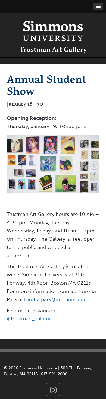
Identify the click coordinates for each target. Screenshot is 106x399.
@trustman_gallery (28, 318)
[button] (98, 6)
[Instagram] (53, 389)
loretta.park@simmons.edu (55, 299)
